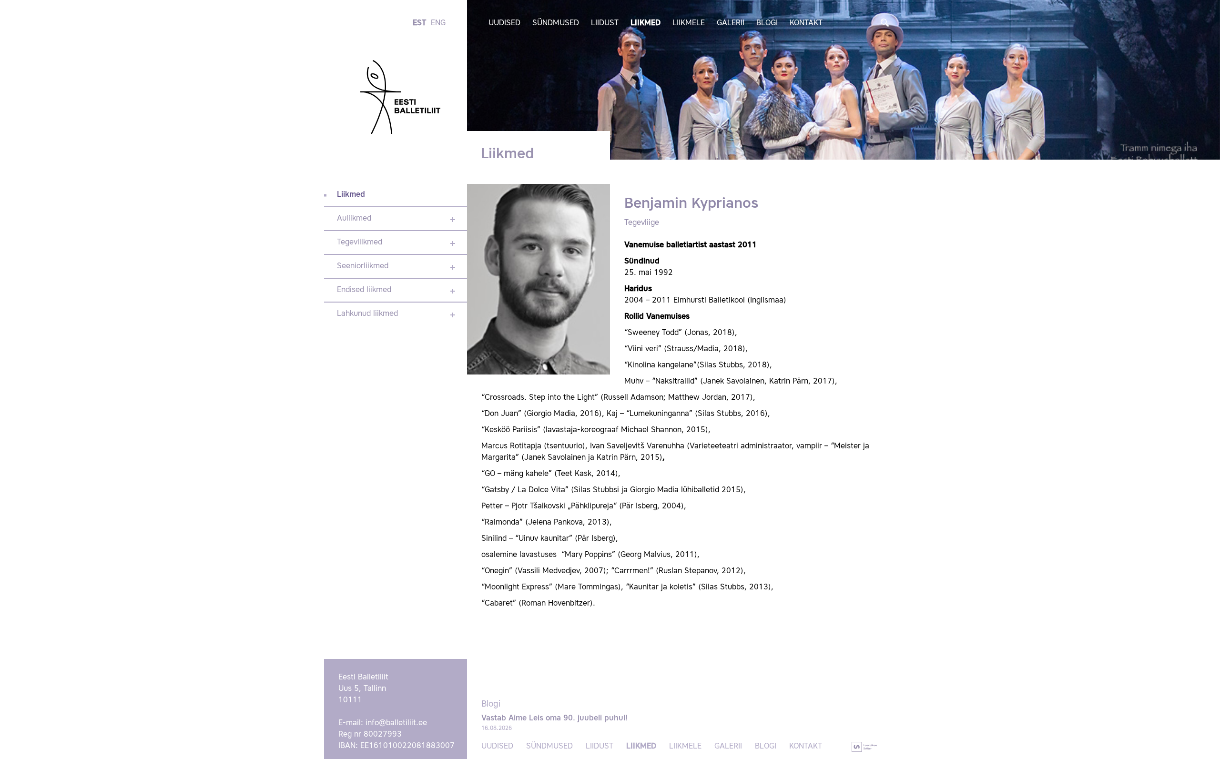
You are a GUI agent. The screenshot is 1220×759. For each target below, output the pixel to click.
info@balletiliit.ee (396, 723)
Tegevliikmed (359, 242)
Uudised (504, 23)
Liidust (605, 23)
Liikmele (688, 23)
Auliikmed (354, 219)
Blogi (767, 23)
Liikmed (645, 23)
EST (419, 23)
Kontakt (806, 23)
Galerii (730, 23)
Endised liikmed (364, 290)
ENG (438, 23)
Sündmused (555, 23)
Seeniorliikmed (362, 266)
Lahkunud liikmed (367, 314)
